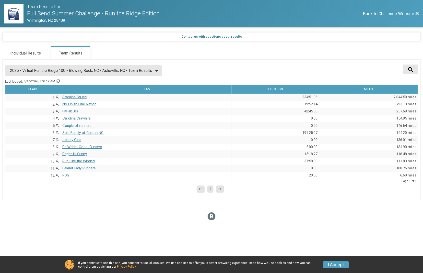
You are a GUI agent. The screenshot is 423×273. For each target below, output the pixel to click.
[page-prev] (201, 189)
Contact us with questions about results (211, 36)
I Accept (336, 264)
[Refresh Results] (58, 81)
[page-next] (220, 189)
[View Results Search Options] (410, 69)
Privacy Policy (126, 266)
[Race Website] (15, 13)
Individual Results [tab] (25, 53)
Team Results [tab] (70, 53)
